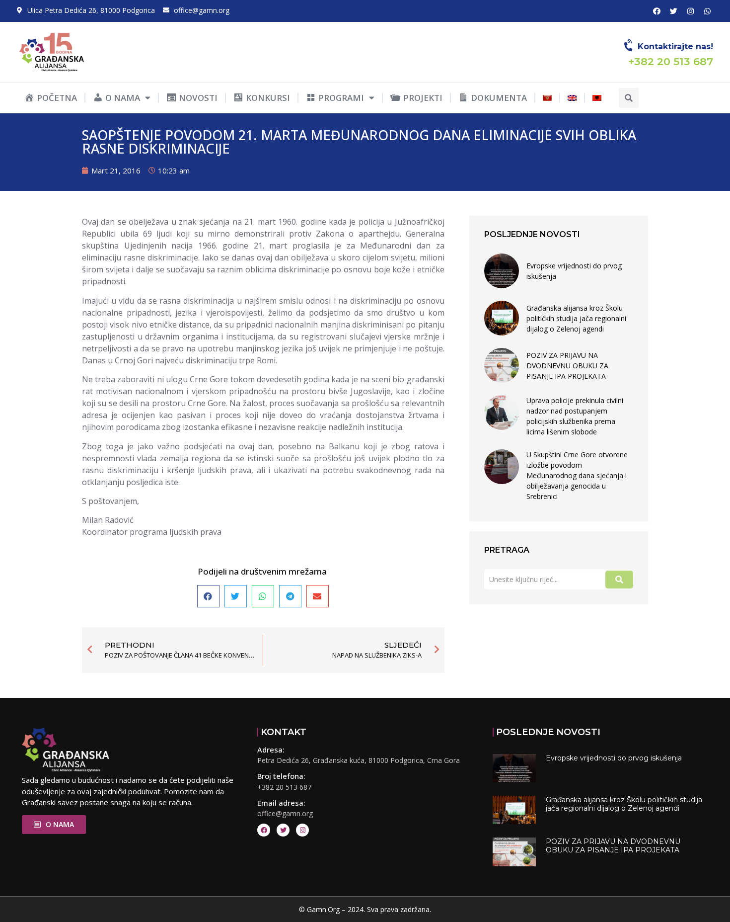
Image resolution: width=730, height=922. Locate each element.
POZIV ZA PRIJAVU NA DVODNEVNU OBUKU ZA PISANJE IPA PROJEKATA (567, 365)
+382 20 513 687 (284, 787)
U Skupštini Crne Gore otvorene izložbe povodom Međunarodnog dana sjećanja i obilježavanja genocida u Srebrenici (577, 475)
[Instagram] (690, 11)
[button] (629, 98)
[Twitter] (673, 11)
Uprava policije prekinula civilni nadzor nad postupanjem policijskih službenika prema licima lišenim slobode (574, 416)
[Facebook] (656, 11)
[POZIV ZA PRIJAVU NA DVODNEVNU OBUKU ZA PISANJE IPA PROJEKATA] (501, 365)
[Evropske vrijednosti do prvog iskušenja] (501, 270)
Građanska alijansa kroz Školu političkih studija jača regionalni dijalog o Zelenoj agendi (576, 318)
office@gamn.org (285, 813)
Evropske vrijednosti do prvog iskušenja (574, 271)
